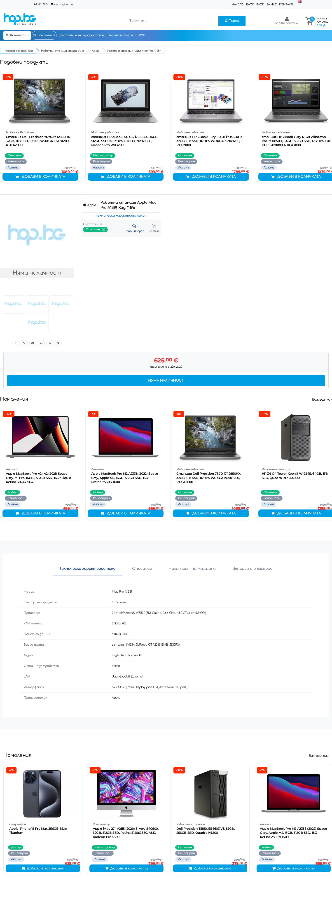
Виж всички (321, 399)
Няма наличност (166, 381)
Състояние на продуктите (81, 35)
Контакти (286, 4)
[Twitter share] (58, 343)
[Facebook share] (15, 343)
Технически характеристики (87, 569)
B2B (142, 35)
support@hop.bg (63, 4)
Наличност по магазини (192, 569)
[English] (300, 1)
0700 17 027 (42, 4)
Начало (237, 4)
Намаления (45, 35)
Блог (250, 4)
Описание (142, 569)
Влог (260, 4)
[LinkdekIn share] (41, 343)
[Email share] (32, 343)
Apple (116, 697)
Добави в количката (43, 177)
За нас (272, 4)
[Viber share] (24, 343)
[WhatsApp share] (49, 343)
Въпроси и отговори (252, 569)
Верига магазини (121, 35)
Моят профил (286, 23)
